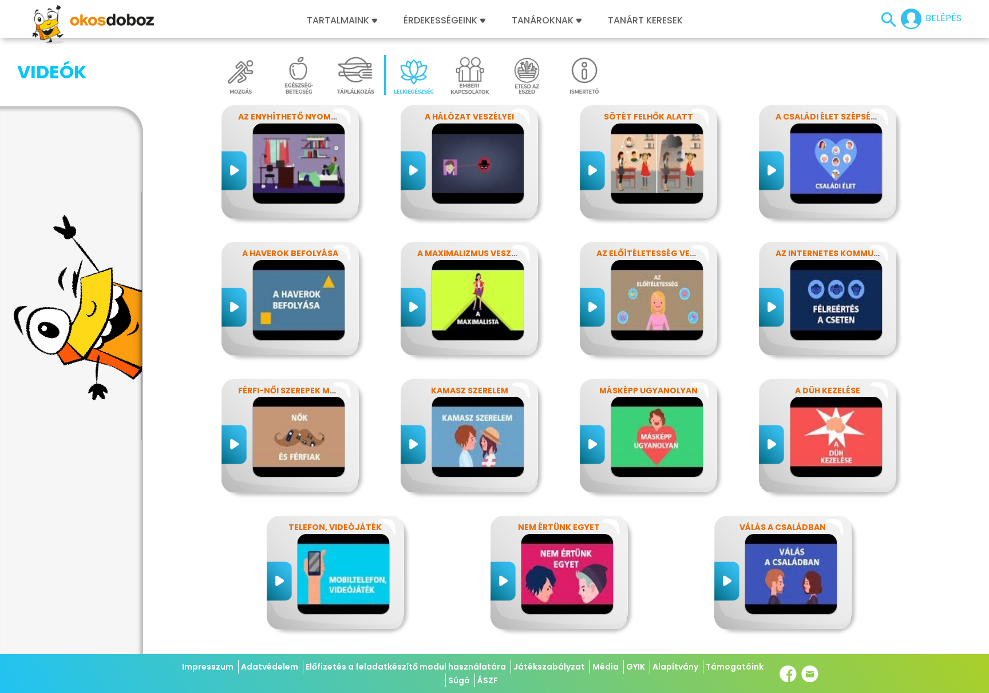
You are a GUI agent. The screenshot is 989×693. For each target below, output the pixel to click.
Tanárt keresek (645, 20)
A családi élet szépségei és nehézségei (861, 116)
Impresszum (208, 666)
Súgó (459, 680)
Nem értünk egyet (559, 527)
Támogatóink (734, 666)
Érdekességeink (441, 20)
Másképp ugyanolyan (648, 390)
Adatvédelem (269, 666)
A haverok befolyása (290, 253)
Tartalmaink (338, 20)
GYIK (635, 666)
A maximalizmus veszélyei (474, 253)
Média (605, 666)
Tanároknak (542, 20)
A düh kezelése (827, 390)
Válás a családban (782, 527)
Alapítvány (675, 666)
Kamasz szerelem (469, 390)
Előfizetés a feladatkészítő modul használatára (406, 666)
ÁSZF (487, 680)
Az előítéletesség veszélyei (658, 253)
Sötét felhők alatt (648, 116)
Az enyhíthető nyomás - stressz (312, 116)
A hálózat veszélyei (469, 116)
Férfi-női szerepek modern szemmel (318, 390)
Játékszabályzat (549, 666)
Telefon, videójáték (335, 527)
